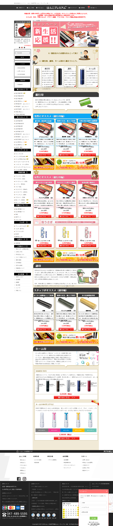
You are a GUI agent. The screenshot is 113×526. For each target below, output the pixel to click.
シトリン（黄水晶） (20, 184)
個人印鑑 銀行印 (19, 96)
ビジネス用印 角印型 (21, 169)
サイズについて (19, 271)
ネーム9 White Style (20, 159)
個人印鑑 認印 (19, 98)
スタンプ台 (18, 219)
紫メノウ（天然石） (20, 200)
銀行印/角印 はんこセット (22, 139)
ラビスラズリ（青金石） (21, 189)
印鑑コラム (18, 290)
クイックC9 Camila (20, 156)
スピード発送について (21, 257)
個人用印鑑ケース (20, 209)
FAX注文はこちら (20, 254)
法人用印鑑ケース (20, 211)
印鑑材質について (20, 268)
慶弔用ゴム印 (18, 236)
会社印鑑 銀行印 (19, 123)
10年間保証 (18, 262)
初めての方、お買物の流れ (22, 249)
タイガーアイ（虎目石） (21, 192)
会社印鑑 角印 (19, 128)
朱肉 (16, 214)
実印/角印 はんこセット (22, 136)
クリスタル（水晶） (20, 178)
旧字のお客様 (19, 265)
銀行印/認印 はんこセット (22, 109)
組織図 (17, 282)
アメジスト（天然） (20, 176)
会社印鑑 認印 (19, 126)
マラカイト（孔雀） (20, 197)
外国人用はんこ (19, 111)
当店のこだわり (19, 276)
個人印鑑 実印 (19, 93)
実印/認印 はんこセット (22, 106)
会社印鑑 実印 (19, 121)
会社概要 (18, 279)
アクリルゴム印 (19, 231)
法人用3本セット (19, 142)
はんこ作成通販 (36, 20)
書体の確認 (18, 260)
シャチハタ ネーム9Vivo (22, 164)
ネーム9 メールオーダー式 (22, 161)
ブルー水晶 (18, 186)
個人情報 (18, 285)
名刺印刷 (17, 243)
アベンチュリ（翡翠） (21, 194)
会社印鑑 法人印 (19, 131)
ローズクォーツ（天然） (21, 181)
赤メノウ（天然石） (20, 202)
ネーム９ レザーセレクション (23, 167)
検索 (22, 57)
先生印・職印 (18, 147)
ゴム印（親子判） (20, 228)
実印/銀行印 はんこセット (22, 104)
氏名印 (17, 234)
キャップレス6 (19, 153)
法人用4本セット (19, 144)
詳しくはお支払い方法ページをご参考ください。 (14, 501)
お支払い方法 (19, 251)
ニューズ (18, 287)
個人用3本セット (19, 101)
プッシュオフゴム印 (20, 226)
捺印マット (18, 217)
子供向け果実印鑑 (20, 114)
